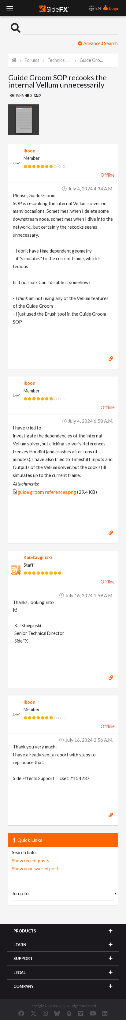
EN (97, 8)
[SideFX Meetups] (69, 1013)
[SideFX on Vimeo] (80, 1013)
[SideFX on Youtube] (93, 1013)
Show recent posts (30, 860)
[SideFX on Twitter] (33, 1013)
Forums (32, 60)
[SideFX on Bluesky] (57, 1013)
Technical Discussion (59, 60)
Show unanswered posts (36, 868)
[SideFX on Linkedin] (104, 1013)
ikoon (29, 150)
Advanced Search (100, 43)
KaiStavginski (38, 557)
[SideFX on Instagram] (45, 1013)
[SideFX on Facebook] (21, 1013)
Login (114, 8)
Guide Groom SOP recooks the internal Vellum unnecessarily (91, 60)
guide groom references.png (46, 492)
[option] (35, 119)
